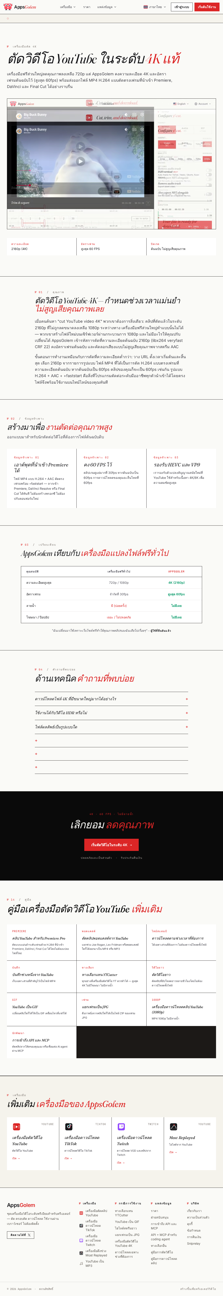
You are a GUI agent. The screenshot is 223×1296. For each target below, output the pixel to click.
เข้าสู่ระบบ (182, 7)
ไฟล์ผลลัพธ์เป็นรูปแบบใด (56, 726)
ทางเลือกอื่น (159, 1245)
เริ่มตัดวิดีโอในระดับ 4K (111, 845)
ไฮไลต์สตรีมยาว (126, 1228)
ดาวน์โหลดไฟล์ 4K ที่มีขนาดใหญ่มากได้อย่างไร (75, 698)
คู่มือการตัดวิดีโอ (162, 1252)
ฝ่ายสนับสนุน (160, 1217)
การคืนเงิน (194, 1237)
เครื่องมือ (66, 7)
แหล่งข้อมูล (105, 7)
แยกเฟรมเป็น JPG (127, 1235)
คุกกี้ (190, 1224)
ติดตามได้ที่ (18, 1235)
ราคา (86, 7)
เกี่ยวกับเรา (194, 1211)
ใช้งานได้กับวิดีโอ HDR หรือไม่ (61, 712)
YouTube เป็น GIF (127, 1221)
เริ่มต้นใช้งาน (207, 7)
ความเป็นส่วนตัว (198, 1217)
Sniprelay (193, 1243)
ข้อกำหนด (194, 1230)
